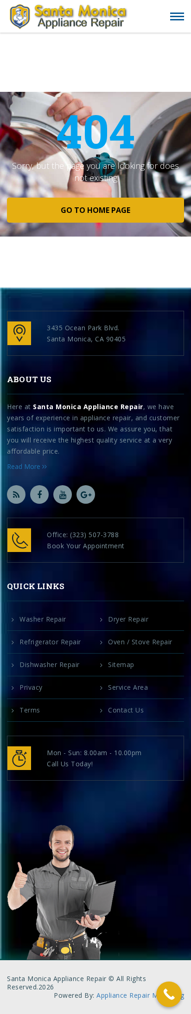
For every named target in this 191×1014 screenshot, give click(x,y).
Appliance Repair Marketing (140, 995)
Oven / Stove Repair (140, 642)
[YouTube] (62, 494)
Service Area (128, 687)
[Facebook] (39, 494)
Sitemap (121, 665)
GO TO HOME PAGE (95, 210)
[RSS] (16, 494)
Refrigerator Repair (50, 642)
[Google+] (85, 494)
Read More (24, 466)
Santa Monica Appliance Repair (88, 406)
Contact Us (126, 710)
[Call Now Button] (169, 994)
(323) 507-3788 (94, 534)
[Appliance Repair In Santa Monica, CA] (68, 16)
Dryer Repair (128, 619)
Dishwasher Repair (49, 665)
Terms (29, 710)
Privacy (31, 687)
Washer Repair (42, 619)
